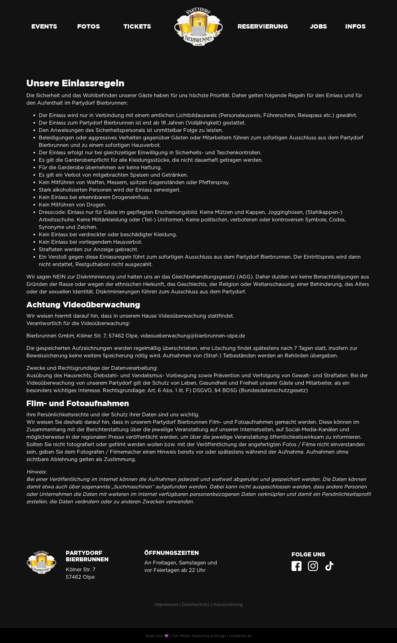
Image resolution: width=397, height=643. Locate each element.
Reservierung (263, 26)
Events (44, 26)
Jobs (318, 26)
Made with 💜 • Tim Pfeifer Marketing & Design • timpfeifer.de (198, 636)
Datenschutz (195, 604)
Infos (355, 26)
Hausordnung (228, 604)
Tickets (137, 26)
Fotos (88, 26)
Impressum (166, 604)
